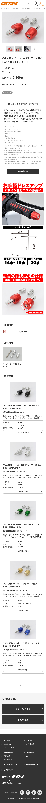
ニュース (29, 756)
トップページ (5, 8)
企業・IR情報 (8, 752)
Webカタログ (8, 744)
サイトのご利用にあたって (12, 765)
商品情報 (15, 9)
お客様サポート (31, 744)
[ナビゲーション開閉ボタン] (42, 3)
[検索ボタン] (37, 3)
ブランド (29, 740)
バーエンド (37, 9)
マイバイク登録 (9, 747)
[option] (23, 27)
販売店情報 (30, 752)
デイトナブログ (9, 759)
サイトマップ (8, 770)
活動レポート (8, 756)
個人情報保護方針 (32, 764)
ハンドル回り (26, 9)
